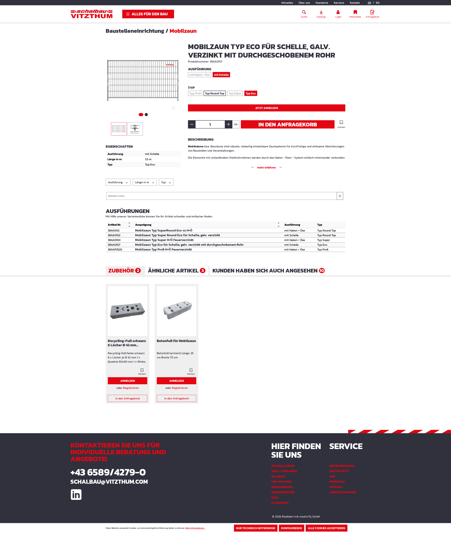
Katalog (335, 487)
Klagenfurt (280, 503)
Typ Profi (195, 93)
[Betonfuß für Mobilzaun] (176, 311)
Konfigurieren (291, 528)
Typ (163, 182)
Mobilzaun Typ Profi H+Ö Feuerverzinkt (163, 249)
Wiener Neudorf (283, 492)
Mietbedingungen (341, 466)
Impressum (337, 481)
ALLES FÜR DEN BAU (150, 14)
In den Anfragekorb (287, 124)
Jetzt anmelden (266, 108)
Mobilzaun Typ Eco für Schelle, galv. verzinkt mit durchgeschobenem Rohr (189, 245)
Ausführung (115, 182)
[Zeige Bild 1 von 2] (141, 114)
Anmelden (127, 381)
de (369, 3)
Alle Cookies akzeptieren (326, 528)
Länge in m (142, 182)
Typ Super (236, 93)
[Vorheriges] (108, 80)
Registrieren (131, 388)
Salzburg (278, 476)
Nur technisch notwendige (255, 528)
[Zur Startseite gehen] (91, 14)
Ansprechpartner (342, 492)
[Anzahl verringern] (192, 124)
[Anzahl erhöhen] (228, 124)
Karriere (339, 3)
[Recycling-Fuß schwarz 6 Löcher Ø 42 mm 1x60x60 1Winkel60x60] (127, 311)
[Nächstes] (178, 80)
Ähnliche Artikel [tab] (176, 270)
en (377, 3)
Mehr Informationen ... (195, 528)
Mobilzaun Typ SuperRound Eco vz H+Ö (163, 230)
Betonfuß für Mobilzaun (176, 341)
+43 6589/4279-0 (108, 472)
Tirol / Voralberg (284, 471)
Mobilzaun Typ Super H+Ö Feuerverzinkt (164, 240)
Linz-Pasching (281, 481)
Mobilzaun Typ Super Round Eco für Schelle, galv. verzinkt (177, 235)
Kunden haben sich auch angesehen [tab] (268, 270)
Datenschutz (339, 471)
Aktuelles (287, 3)
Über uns (304, 3)
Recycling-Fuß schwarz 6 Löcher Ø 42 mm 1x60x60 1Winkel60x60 (127, 343)
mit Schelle (221, 75)
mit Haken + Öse (200, 75)
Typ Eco (251, 93)
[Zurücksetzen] (340, 196)
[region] (143, 89)
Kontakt (355, 3)
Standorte (322, 3)
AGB (332, 476)
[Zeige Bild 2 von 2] (146, 114)
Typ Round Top (214, 93)
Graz (274, 497)
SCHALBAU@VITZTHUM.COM (109, 482)
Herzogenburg (282, 487)
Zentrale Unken (283, 466)
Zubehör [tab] (123, 270)
